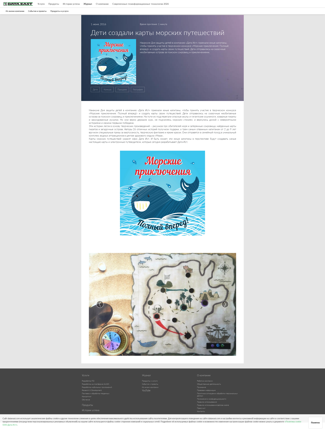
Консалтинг (86, 396)
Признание (201, 387)
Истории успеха (71, 4)
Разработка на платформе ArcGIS (95, 384)
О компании (102, 4)
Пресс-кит (201, 408)
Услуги (41, 4)
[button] (100, 304)
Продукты (53, 4)
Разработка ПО (88, 381)
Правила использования (207, 402)
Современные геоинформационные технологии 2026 (140, 4)
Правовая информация (206, 390)
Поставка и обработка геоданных (95, 393)
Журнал (88, 4)
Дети (95, 89)
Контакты (201, 411)
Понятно (315, 423)
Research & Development (92, 390)
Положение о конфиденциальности (211, 399)
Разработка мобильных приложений (97, 387)
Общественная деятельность (209, 384)
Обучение (86, 400)
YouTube (146, 390)
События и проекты (37, 11)
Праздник (122, 89)
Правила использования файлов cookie (213, 405)
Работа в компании (205, 381)
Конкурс (108, 89)
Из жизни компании (15, 11)
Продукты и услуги (59, 11)
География (138, 89)
